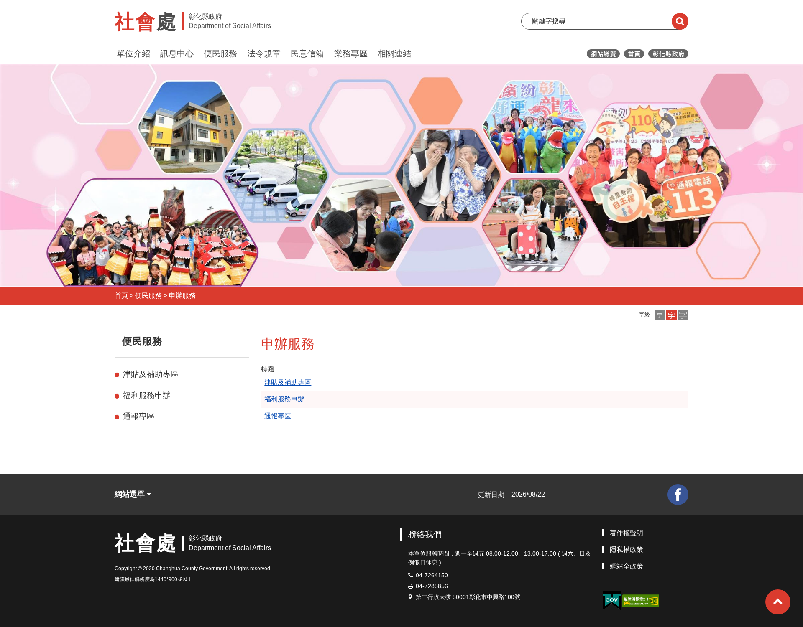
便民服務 (220, 53)
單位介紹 (133, 53)
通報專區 (139, 416)
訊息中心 (177, 53)
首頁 (121, 295)
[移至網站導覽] (603, 53)
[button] (660, 315)
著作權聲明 (626, 532)
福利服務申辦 (147, 395)
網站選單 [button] (131, 494)
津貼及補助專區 (151, 374)
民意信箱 (307, 53)
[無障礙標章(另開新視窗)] (640, 600)
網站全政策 (626, 566)
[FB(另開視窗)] (677, 494)
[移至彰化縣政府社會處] (634, 53)
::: (110, 52)
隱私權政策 (626, 549)
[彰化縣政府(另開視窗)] (668, 53)
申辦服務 (182, 295)
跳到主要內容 (28, 5)
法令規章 (264, 53)
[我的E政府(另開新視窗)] (611, 600)
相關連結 (394, 53)
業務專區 (351, 53)
